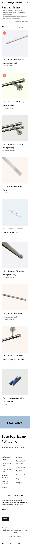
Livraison (4, 488)
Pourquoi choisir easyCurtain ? (21, 462)
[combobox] (22, 27)
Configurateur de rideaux (7, 458)
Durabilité (19, 471)
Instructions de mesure (6, 464)
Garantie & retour (7, 528)
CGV (15, 532)
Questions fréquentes (5, 477)
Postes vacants (21, 475)
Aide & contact (20, 467)
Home (17, 21)
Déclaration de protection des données (15, 530)
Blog (17, 479)
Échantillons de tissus (6, 470)
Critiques (19, 457)
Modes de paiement (5, 483)
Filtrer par (8, 27)
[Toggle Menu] (2, 2)
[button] (3, 544)
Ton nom (4, 509)
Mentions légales (21, 528)
